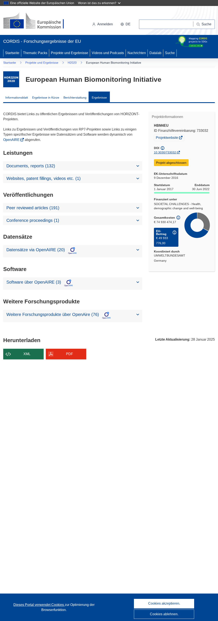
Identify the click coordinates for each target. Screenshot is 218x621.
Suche (170, 53)
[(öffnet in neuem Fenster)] (37, 21)
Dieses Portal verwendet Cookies (39, 605)
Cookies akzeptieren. (164, 603)
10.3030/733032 (165, 152)
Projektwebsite (167, 138)
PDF (69, 354)
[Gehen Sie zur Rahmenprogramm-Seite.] (11, 79)
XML (26, 354)
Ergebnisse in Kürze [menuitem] (45, 97)
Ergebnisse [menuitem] (99, 97)
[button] (125, 24)
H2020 (72, 62)
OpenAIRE (11, 140)
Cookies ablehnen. (164, 614)
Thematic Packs (35, 53)
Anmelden (105, 24)
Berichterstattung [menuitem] (74, 97)
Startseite (12, 53)
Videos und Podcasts (108, 53)
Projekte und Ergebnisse (69, 53)
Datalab (155, 53)
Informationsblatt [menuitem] (16, 97)
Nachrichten (137, 53)
